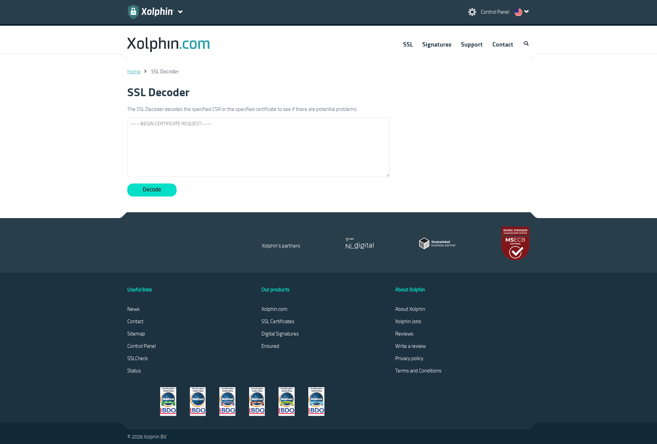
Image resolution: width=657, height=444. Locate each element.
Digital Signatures (280, 333)
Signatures (436, 44)
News (133, 308)
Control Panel (141, 345)
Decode (152, 189)
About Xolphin (410, 308)
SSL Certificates (277, 321)
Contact (502, 44)
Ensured (270, 345)
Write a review (410, 345)
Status (134, 370)
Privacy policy (409, 358)
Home (134, 71)
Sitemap (136, 333)
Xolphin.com (274, 308)
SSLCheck (137, 358)
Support (472, 44)
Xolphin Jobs (408, 321)
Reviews (404, 333)
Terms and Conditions (418, 370)
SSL (408, 44)
